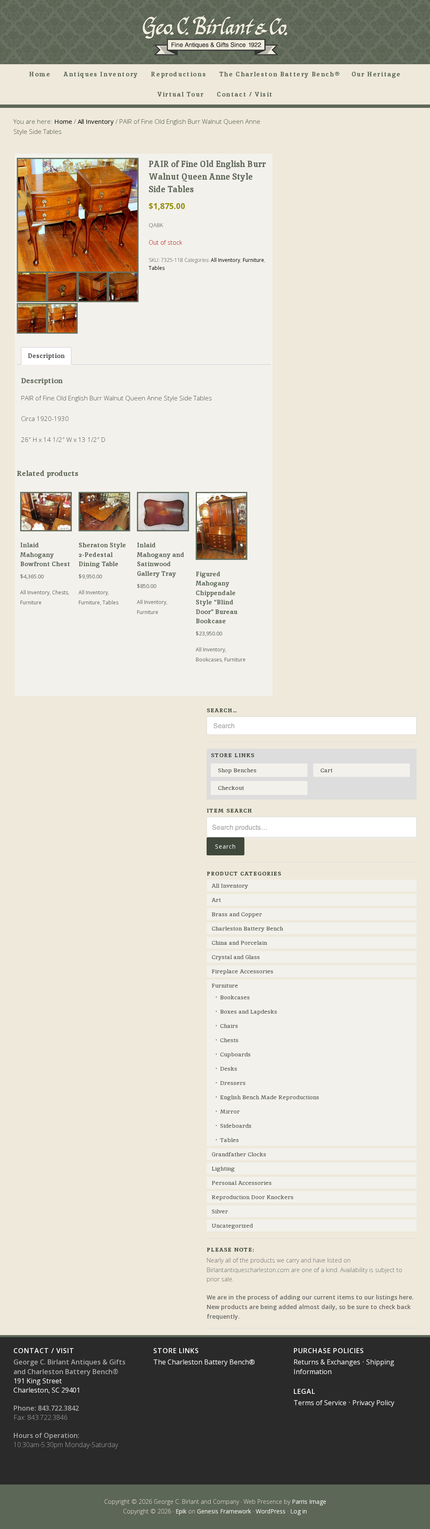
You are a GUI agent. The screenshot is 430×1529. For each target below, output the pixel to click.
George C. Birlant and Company (215, 35)
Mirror (230, 1111)
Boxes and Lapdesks (248, 1011)
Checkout (231, 788)
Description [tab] (46, 356)
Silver (220, 1211)
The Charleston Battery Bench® (204, 1362)
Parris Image (309, 1501)
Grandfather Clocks (239, 1154)
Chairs (229, 1026)
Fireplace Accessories (242, 971)
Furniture (253, 260)
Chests (60, 592)
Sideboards (236, 1125)
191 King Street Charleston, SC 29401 (46, 1385)
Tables (157, 268)
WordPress (271, 1511)
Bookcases (209, 659)
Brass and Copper (237, 914)
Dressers (233, 1083)
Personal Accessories (242, 1183)
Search (225, 846)
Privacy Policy (373, 1402)
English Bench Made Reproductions (269, 1097)
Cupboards (235, 1054)
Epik (181, 1511)
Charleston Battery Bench (247, 928)
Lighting (223, 1168)
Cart (326, 770)
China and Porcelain (239, 942)
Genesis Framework (224, 1511)
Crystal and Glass (236, 957)
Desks (228, 1068)
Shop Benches (237, 770)
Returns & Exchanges (327, 1362)
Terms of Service (320, 1402)
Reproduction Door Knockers (253, 1197)
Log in (298, 1511)
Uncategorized (232, 1225)
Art (216, 900)
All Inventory (96, 121)
